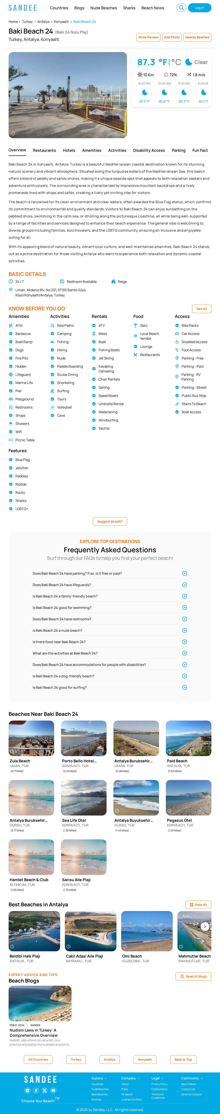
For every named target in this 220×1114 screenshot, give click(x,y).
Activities (117, 150)
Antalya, (32, 39)
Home (13, 21)
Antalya (43, 21)
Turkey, (16, 39)
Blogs (79, 7)
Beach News (153, 7)
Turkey (27, 21)
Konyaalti (61, 21)
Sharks (129, 7)
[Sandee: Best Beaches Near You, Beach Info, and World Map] (23, 8)
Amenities (91, 150)
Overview (17, 149)
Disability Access (149, 150)
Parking (179, 150)
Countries (59, 7)
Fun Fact (200, 150)
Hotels (69, 150)
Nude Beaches (103, 7)
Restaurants (44, 150)
